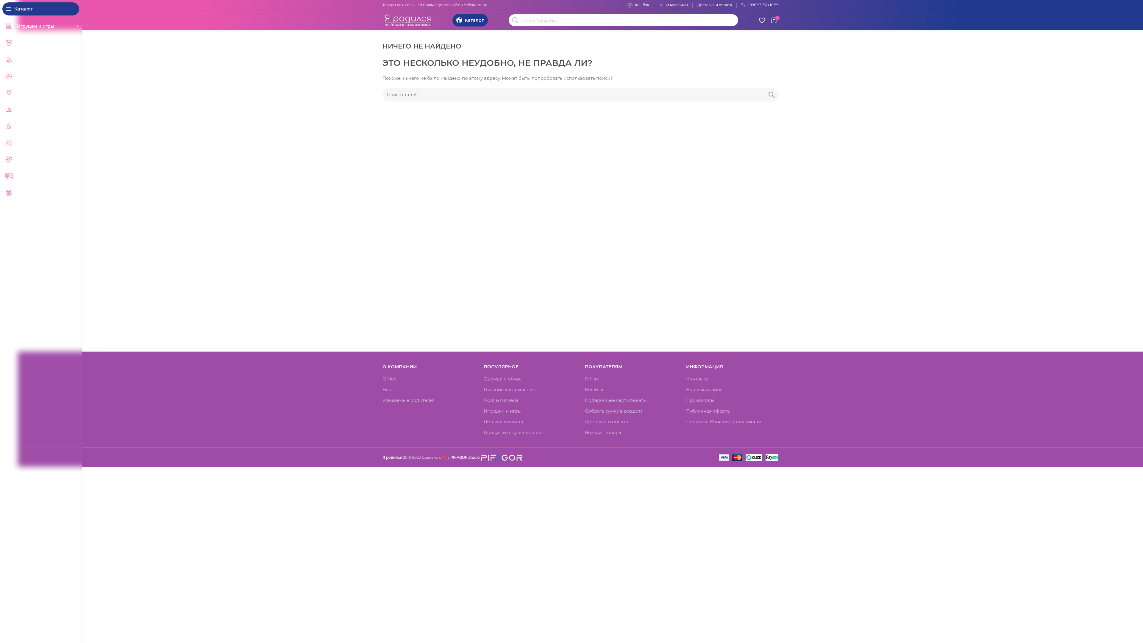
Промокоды (700, 400)
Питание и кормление (509, 389)
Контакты (697, 379)
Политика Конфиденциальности (723, 421)
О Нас (389, 379)
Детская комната (503, 421)
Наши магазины (705, 389)
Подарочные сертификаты (616, 400)
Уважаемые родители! (408, 400)
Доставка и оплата (606, 421)
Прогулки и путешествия (512, 432)
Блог (388, 389)
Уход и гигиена (501, 400)
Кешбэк (594, 389)
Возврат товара (603, 432)
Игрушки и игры (502, 411)
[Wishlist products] (762, 20)
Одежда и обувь (502, 379)
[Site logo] (407, 19)
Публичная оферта (708, 411)
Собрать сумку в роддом (613, 411)
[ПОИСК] (771, 95)
